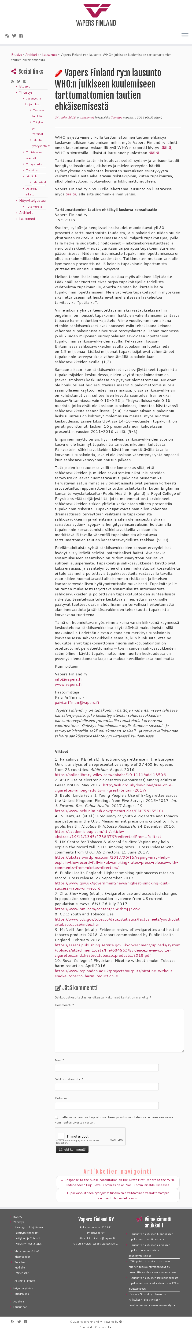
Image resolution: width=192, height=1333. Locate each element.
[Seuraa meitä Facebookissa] (22, 36)
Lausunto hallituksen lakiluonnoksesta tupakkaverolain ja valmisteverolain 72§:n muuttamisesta (154, 1283)
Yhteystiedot (34, 164)
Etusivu (16, 54)
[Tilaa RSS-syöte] (8, 36)
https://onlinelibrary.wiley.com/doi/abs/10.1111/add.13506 (110, 774)
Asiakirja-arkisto (25, 1281)
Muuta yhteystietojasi (29, 1243)
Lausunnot (49, 54)
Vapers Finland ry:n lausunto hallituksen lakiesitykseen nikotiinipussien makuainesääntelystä (152, 1299)
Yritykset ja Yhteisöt (28, 1238)
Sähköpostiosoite (69, 1079)
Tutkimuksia (34, 207)
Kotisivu (61, 1098)
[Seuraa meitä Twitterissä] (15, 36)
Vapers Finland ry (91, 1322)
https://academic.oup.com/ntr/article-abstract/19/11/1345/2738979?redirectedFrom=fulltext (108, 834)
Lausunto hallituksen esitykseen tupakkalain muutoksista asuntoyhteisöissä (149, 1250)
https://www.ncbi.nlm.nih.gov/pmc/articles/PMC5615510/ (109, 810)
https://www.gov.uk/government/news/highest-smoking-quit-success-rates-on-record (112, 885)
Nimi (59, 1060)
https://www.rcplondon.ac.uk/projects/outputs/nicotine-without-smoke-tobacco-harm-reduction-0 (114, 973)
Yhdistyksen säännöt (28, 1251)
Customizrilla (103, 1327)
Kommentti (64, 1005)
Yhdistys (26, 92)
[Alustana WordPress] (120, 1320)
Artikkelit (32, 54)
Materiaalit (40, 182)
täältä (165, 147)
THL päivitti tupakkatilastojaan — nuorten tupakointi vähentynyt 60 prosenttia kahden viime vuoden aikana (152, 1267)
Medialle (31, 176)
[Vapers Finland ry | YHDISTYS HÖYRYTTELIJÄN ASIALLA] (96, 14)
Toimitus (32, 170)
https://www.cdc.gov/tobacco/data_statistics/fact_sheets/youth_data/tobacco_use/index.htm (117, 921)
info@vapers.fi (68, 679)
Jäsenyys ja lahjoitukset (29, 1227)
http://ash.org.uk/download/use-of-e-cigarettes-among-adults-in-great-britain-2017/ (114, 787)
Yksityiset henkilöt (27, 1233)
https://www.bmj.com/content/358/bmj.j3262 (97, 908)
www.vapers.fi (68, 684)
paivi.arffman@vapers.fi (77, 702)
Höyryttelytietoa (32, 200)
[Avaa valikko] (184, 35)
